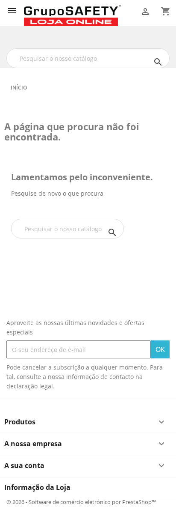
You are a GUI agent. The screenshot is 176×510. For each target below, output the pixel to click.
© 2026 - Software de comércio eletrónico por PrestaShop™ (81, 502)
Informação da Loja (37, 487)
